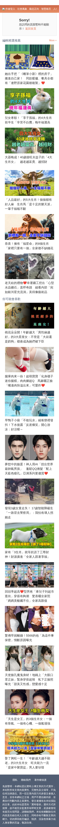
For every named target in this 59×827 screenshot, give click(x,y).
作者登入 (10, 9)
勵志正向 (34, 9)
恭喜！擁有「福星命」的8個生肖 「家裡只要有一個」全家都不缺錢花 (29, 246)
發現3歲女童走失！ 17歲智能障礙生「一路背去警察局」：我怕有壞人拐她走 (29, 513)
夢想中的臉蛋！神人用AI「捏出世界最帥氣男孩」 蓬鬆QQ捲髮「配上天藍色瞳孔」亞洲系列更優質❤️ (29, 469)
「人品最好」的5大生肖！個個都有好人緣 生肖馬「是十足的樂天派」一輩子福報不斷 (29, 204)
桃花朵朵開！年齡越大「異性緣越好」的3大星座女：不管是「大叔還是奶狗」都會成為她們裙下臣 (28, 337)
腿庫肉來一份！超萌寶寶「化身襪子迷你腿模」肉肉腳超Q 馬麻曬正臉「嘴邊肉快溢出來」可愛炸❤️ (29, 381)
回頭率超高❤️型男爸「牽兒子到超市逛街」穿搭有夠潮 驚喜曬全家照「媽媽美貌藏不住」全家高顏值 (29, 596)
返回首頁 (30, 28)
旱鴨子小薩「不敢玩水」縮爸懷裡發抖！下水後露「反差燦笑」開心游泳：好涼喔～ (29, 425)
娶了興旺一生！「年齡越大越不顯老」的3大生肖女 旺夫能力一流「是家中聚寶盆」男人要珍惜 (27, 763)
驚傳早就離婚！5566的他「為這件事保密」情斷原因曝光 (29, 638)
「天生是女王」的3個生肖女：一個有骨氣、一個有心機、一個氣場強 (28, 721)
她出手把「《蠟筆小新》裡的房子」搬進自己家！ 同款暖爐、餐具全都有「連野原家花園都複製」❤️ (29, 78)
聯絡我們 (26, 780)
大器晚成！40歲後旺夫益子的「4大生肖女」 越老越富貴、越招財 (28, 159)
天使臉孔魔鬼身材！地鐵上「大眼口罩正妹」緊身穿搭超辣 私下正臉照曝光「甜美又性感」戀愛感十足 (29, 679)
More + (53, 40)
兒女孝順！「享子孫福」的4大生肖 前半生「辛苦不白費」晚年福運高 (29, 120)
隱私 (15, 780)
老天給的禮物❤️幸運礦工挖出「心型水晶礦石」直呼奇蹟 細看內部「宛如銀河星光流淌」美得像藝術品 (29, 287)
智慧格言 (46, 9)
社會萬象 (22, 9)
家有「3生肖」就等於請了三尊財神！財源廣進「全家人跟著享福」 (27, 554)
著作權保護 (40, 780)
